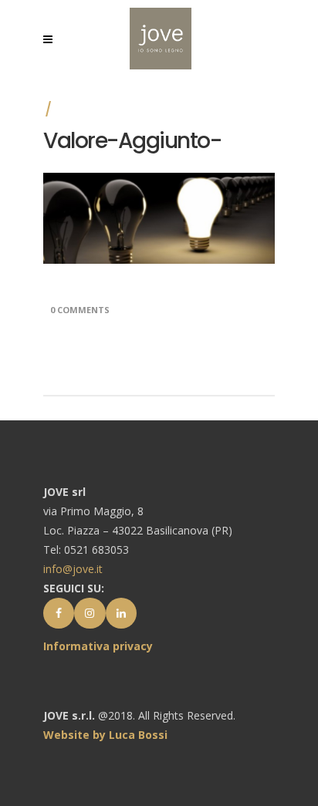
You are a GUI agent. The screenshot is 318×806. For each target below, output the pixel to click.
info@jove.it (73, 569)
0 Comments (80, 309)
